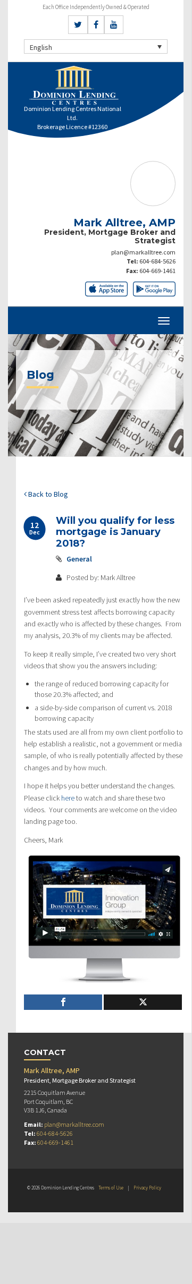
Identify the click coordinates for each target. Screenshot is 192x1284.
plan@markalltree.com (143, 252)
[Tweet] (143, 1002)
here (67, 798)
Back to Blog (47, 494)
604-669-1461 (157, 271)
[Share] (63, 1002)
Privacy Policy (147, 1188)
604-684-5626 (157, 261)
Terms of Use (110, 1188)
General (79, 559)
